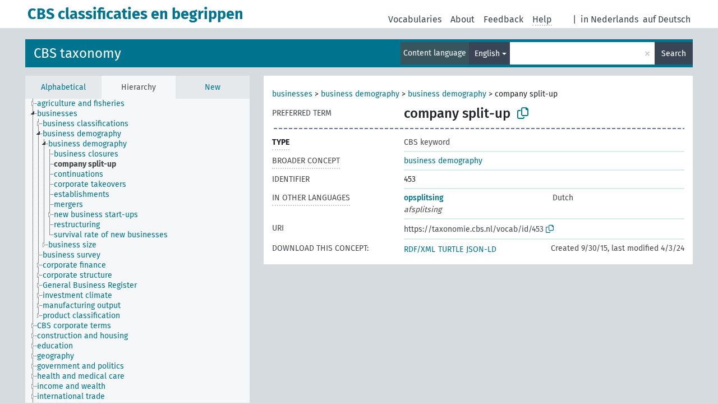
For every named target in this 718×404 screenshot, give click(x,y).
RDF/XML (419, 249)
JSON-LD (481, 249)
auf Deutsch (667, 19)
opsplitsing (424, 198)
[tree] (137, 251)
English (487, 53)
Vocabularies (414, 19)
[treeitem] (85, 104)
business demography (360, 94)
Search (673, 53)
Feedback (503, 19)
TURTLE (450, 249)
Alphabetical (63, 87)
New (212, 87)
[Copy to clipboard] (522, 113)
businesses (292, 94)
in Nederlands (609, 19)
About (462, 19)
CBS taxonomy (77, 53)
